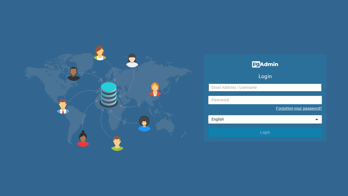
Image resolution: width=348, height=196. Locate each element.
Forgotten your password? (299, 108)
